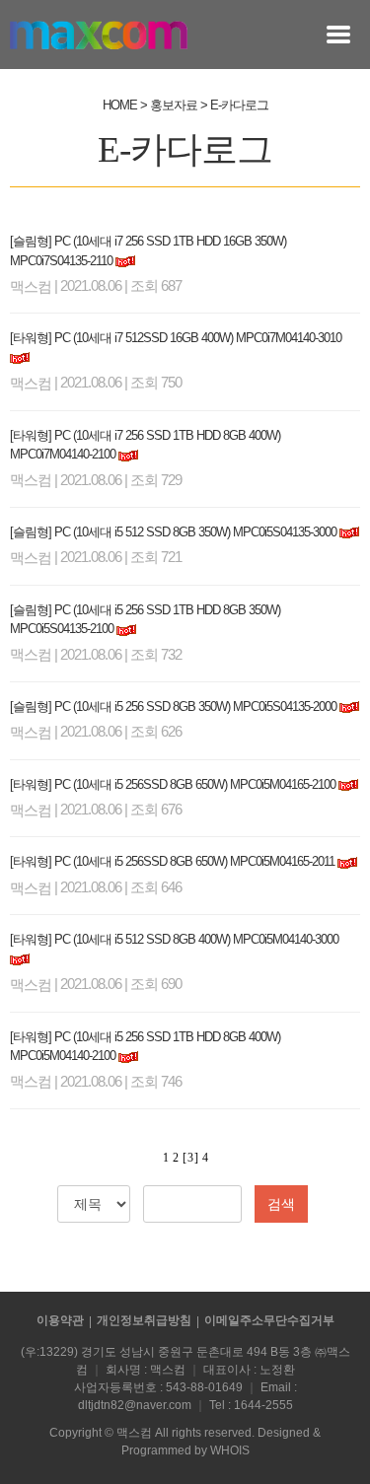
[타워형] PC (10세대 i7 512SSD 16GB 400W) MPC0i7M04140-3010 (175, 337)
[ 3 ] (190, 1158)
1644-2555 (263, 1405)
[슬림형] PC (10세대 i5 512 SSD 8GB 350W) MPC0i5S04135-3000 (173, 532)
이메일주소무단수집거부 (269, 1320)
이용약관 (60, 1320)
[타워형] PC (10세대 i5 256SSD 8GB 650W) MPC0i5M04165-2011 (172, 861)
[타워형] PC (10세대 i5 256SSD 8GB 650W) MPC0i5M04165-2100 (172, 784)
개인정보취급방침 (144, 1320)
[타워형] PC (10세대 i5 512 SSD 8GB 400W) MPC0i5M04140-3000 (174, 939)
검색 (281, 1204)
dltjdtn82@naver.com (134, 1405)
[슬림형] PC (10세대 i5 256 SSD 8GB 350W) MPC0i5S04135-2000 (173, 706)
